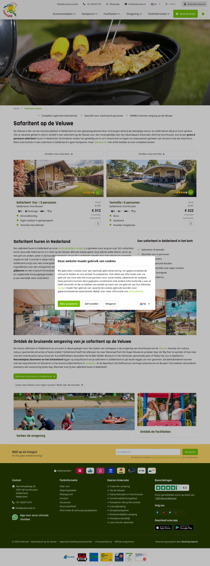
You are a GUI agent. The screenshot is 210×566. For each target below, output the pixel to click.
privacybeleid (136, 291)
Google (62, 287)
